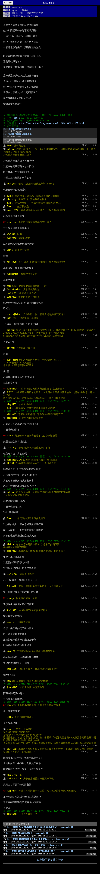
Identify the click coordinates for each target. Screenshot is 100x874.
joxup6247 (12, 687)
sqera (14, 10)
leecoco (11, 705)
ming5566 (11, 404)
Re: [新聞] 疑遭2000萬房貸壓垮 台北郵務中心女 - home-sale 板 (38, 839)
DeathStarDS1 (14, 289)
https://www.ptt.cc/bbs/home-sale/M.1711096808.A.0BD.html (51, 123)
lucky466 (11, 297)
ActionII (11, 586)
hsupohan (11, 790)
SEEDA (10, 717)
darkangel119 (14, 459)
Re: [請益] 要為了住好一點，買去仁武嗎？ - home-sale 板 (34, 845)
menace (10, 622)
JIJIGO (10, 463)
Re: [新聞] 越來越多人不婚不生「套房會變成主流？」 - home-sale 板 (39, 851)
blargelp (11, 183)
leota (10, 250)
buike (10, 195)
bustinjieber (14, 314)
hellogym (11, 262)
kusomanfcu (12, 274)
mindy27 (11, 651)
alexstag (11, 199)
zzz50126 (11, 286)
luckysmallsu (14, 778)
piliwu (10, 149)
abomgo (10, 598)
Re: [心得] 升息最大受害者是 (18, 129)
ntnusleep (12, 775)
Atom (9, 145)
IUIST (10, 392)
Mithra (10, 544)
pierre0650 (12, 210)
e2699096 (11, 414)
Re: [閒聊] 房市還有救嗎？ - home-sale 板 (27, 833)
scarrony (11, 447)
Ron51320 (11, 610)
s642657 (11, 234)
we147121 (11, 749)
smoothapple (13, 418)
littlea (11, 318)
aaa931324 (12, 574)
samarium (11, 222)
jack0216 (11, 551)
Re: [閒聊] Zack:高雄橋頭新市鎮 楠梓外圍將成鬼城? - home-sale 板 (40, 827)
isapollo (11, 669)
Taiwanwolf (12, 388)
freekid (11, 206)
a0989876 (11, 237)
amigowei (11, 814)
